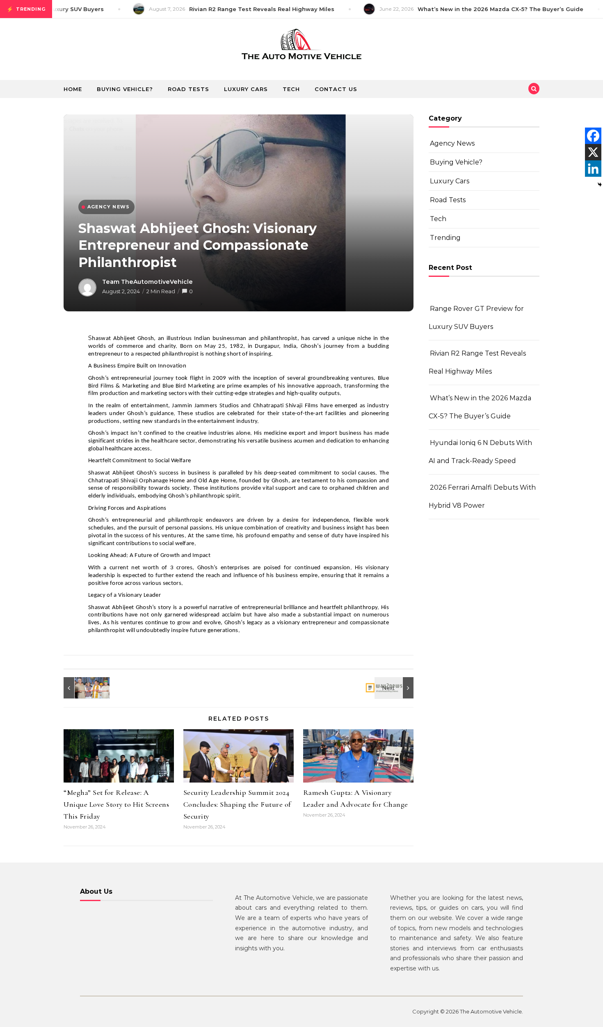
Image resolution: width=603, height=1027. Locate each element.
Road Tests (188, 89)
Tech (291, 89)
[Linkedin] (593, 168)
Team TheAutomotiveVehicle (147, 281)
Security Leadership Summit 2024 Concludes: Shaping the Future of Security (237, 804)
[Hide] (599, 184)
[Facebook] (593, 136)
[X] (593, 152)
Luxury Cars (246, 89)
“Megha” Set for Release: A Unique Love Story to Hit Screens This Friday (116, 804)
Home (73, 89)
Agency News (452, 143)
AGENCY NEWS (108, 207)
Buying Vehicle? (125, 89)
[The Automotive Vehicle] (301, 46)
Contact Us (336, 89)
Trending (445, 238)
